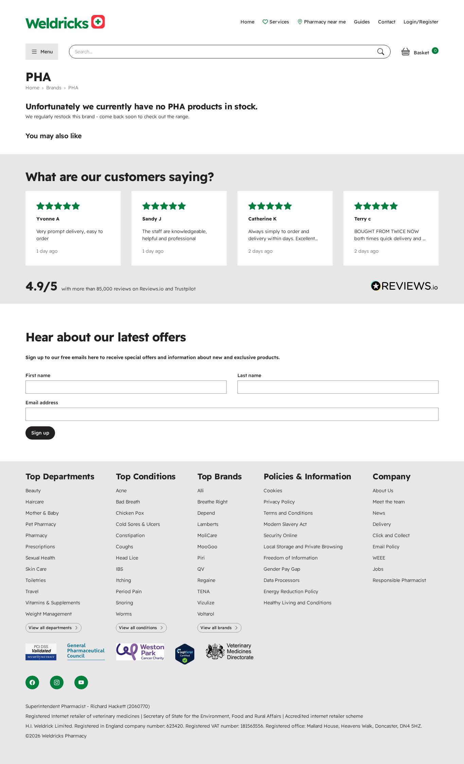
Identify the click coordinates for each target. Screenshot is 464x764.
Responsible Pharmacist (399, 580)
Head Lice (127, 558)
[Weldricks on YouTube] (81, 682)
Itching (123, 580)
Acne (121, 490)
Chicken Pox (130, 513)
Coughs (124, 547)
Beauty (33, 490)
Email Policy (386, 547)
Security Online (280, 535)
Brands (53, 88)
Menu (46, 52)
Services (279, 22)
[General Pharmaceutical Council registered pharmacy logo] (86, 654)
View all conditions (138, 627)
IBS (119, 569)
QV (200, 569)
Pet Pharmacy (40, 524)
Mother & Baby (42, 513)
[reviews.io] (405, 287)
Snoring (124, 603)
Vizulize (205, 603)
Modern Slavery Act (285, 524)
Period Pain (129, 591)
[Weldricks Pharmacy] (70, 22)
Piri (201, 558)
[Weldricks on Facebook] (32, 682)
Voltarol (205, 614)
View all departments (50, 627)
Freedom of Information (291, 558)
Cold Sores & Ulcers (138, 524)
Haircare (34, 502)
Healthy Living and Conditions (298, 603)
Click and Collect (391, 535)
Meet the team (389, 502)
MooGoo (207, 547)
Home (247, 22)
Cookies (273, 490)
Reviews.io (152, 289)
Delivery (382, 524)
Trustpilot (185, 289)
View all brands (216, 627)
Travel (31, 591)
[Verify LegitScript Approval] (185, 654)
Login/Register (421, 22)
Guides (362, 22)
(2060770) (138, 706)
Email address (41, 402)
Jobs (378, 569)
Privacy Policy (279, 502)
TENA (203, 591)
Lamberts (207, 524)
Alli (200, 490)
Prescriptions (40, 547)
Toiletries (35, 580)
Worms (124, 614)
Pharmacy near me (325, 22)
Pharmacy (36, 535)
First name (37, 375)
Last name (249, 375)
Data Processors (282, 580)
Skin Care (36, 569)
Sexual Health (40, 558)
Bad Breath (128, 502)
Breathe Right (212, 502)
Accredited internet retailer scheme (324, 716)
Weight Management (48, 614)
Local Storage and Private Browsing (303, 547)
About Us (383, 490)
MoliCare (207, 535)
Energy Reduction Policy (291, 591)
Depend (206, 513)
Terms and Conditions (288, 513)
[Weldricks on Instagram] (57, 682)
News (379, 513)
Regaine (206, 580)
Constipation (130, 535)
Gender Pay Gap (282, 569)
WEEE (379, 558)
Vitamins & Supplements (52, 603)
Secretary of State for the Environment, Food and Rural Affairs (213, 716)
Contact (386, 22)
